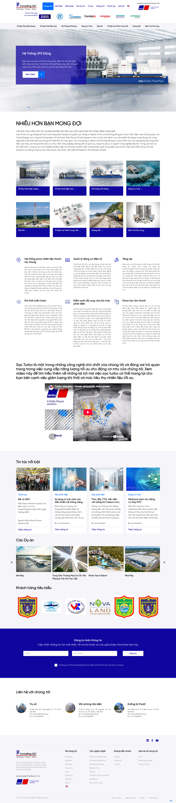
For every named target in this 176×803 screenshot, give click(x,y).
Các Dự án (80, 6)
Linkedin (117, 757)
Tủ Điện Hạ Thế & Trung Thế (117, 26)
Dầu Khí (100, 26)
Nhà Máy (93, 576)
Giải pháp (69, 6)
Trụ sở (141, 757)
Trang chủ (48, 6)
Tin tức (90, 6)
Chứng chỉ (100, 6)
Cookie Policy (153, 798)
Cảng (127, 576)
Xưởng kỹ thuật (144, 764)
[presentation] (3, 69)
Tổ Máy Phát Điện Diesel (26, 26)
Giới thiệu (59, 6)
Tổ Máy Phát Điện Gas (48, 26)
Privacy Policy (116, 798)
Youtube (117, 764)
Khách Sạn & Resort (61, 576)
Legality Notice (130, 798)
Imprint (142, 798)
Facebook (117, 760)
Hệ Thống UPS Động (69, 26)
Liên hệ (121, 6)
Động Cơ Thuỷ (86, 26)
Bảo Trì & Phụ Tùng (152, 26)
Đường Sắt (137, 26)
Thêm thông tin (24, 530)
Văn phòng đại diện (146, 760)
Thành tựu (111, 6)
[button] (22, 107)
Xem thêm (30, 74)
